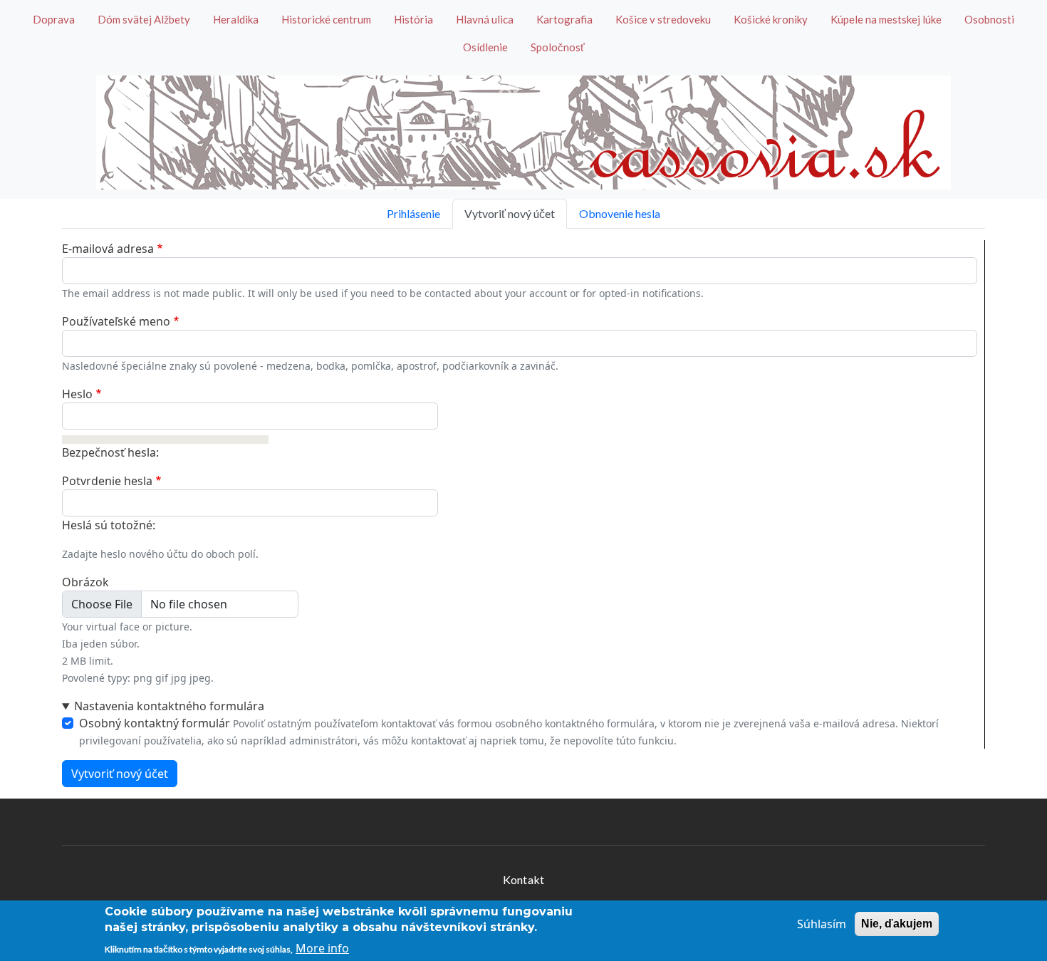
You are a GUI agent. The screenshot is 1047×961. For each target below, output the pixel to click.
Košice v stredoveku (663, 19)
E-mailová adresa (108, 248)
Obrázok (85, 582)
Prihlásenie (413, 213)
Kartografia (564, 19)
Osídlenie (485, 47)
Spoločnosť (558, 47)
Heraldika (236, 19)
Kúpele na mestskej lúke (886, 19)
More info (322, 948)
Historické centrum (326, 19)
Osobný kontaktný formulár (154, 723)
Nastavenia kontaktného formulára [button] (169, 706)
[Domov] (523, 132)
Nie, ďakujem (896, 924)
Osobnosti (989, 19)
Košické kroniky (771, 19)
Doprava (54, 19)
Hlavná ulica (485, 19)
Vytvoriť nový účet (509, 213)
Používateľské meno (116, 321)
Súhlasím (821, 924)
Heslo (77, 394)
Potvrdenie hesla (107, 481)
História (413, 19)
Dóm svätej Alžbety (144, 19)
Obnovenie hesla (619, 213)
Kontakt (523, 879)
